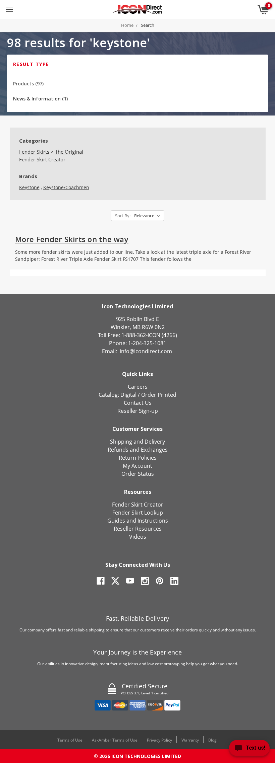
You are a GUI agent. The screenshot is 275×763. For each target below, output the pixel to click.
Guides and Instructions (137, 520)
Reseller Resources (138, 528)
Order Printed (158, 394)
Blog (212, 740)
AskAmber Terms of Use (115, 740)
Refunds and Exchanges (138, 449)
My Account (137, 465)
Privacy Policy (159, 740)
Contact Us (138, 402)
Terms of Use (69, 740)
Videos (137, 536)
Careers (138, 386)
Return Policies (138, 457)
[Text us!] (249, 749)
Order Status (137, 473)
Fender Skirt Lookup (137, 512)
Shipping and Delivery (137, 441)
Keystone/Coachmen (66, 187)
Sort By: (122, 216)
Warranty (190, 740)
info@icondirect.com (146, 351)
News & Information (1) (40, 98)
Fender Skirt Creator (137, 504)
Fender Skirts (34, 151)
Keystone (29, 187)
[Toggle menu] (9, 9)
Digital (128, 394)
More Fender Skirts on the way (71, 239)
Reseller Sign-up (137, 410)
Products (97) (28, 83)
